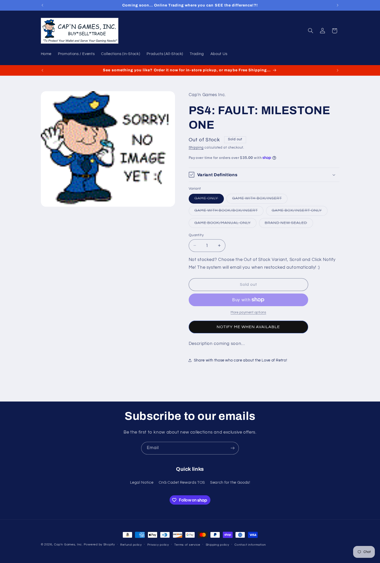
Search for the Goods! (230, 482)
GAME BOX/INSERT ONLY (300, 211)
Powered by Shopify (99, 544)
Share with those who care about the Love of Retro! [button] (240, 360)
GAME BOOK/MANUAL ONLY (225, 224)
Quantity (196, 235)
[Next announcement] (337, 5)
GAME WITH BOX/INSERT (259, 199)
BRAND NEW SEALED (289, 224)
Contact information (250, 544)
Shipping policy (217, 544)
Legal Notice (142, 482)
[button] (310, 31)
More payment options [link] (248, 312)
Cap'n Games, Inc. (68, 544)
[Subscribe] (233, 448)
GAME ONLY (209, 199)
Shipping (196, 147)
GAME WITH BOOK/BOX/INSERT (228, 211)
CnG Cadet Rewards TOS (182, 482)
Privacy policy (158, 544)
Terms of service (187, 544)
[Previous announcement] (42, 5)
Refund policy (131, 544)
